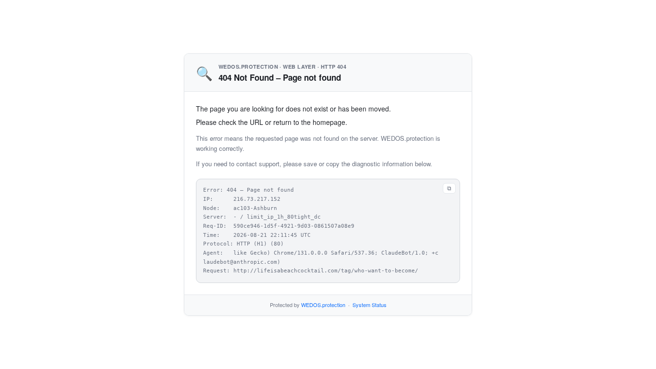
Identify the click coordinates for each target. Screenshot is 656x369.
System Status (369, 304)
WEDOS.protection (323, 304)
